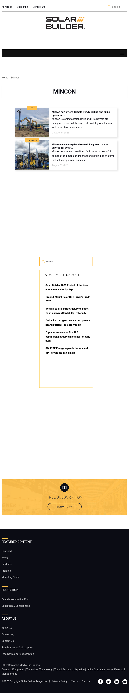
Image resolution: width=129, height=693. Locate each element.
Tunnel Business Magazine (69, 669)
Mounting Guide (11, 577)
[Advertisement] (63, 437)
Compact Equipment (13, 669)
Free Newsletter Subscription (18, 654)
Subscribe (22, 7)
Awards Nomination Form (16, 599)
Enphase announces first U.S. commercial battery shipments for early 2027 (67, 336)
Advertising (8, 634)
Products (6, 564)
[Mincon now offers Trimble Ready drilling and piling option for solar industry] (32, 122)
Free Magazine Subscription (17, 647)
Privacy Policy (59, 681)
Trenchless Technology (39, 669)
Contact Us (39, 7)
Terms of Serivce (80, 681)
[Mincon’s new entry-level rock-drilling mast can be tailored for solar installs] (32, 155)
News (5, 558)
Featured (7, 551)
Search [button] (109, 7)
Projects (6, 571)
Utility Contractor (96, 669)
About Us (7, 628)
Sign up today (64, 506)
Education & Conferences (16, 606)
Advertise (7, 7)
